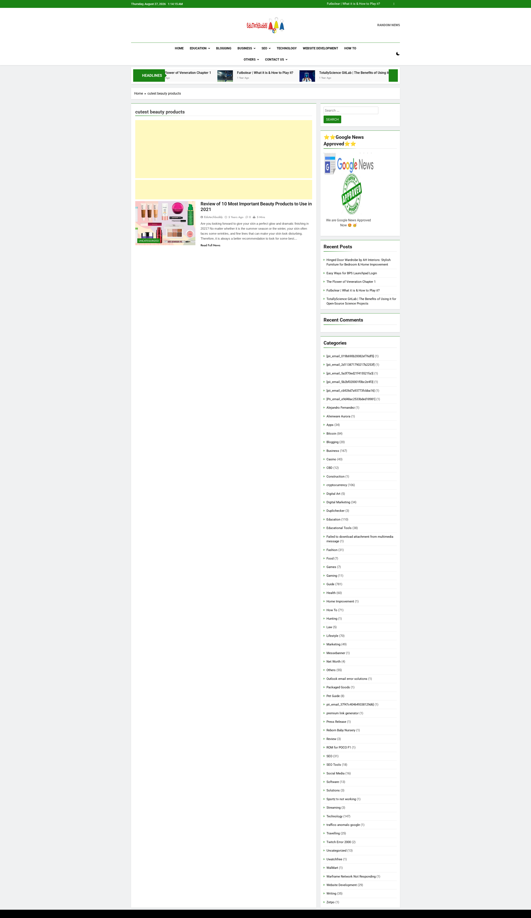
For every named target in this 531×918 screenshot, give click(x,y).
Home (179, 48)
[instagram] (138, 25)
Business (244, 48)
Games (331, 567)
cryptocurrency (336, 485)
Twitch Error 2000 (338, 842)
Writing (331, 893)
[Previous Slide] (391, 4)
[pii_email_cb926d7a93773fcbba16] (350, 391)
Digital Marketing (338, 502)
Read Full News (210, 245)
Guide (330, 584)
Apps (330, 425)
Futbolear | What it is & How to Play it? (353, 4)
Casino (331, 459)
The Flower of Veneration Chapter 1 (351, 282)
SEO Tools (333, 765)
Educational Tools (339, 528)
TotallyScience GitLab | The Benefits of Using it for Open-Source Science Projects (343, 73)
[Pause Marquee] (393, 75)
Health (331, 593)
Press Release (336, 722)
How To (350, 48)
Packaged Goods (338, 687)
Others (250, 59)
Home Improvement (340, 601)
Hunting (331, 619)
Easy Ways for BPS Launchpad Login (351, 273)
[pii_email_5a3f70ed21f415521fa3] (349, 373)
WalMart (332, 868)
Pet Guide (333, 696)
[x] (143, 25)
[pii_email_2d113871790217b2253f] (350, 365)
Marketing (333, 644)
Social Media (335, 773)
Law (329, 627)
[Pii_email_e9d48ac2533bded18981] (350, 399)
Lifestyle (332, 636)
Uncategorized (149, 241)
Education (198, 48)
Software (332, 782)
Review (331, 739)
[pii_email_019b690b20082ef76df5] (350, 356)
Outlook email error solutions (346, 679)
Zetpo (330, 902)
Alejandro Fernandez (340, 408)
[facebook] (133, 25)
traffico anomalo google (343, 825)
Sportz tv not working (341, 799)
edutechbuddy (213, 217)
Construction (335, 476)
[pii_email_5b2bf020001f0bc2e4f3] (349, 382)
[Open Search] (391, 54)
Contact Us (274, 59)
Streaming (333, 807)
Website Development (320, 48)
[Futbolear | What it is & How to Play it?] (189, 78)
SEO (264, 48)
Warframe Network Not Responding (351, 876)
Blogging (223, 48)
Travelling (333, 833)
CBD (329, 468)
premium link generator (342, 713)
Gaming (331, 576)
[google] (148, 25)
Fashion (331, 550)
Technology (287, 48)
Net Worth (333, 661)
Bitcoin (331, 433)
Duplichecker (335, 511)
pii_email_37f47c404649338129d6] (350, 704)
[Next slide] (397, 4)
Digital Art (333, 494)
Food (330, 558)
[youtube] (153, 25)
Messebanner (335, 653)
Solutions (333, 790)
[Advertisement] (223, 149)
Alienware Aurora (338, 416)
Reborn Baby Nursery (340, 730)
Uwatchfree (334, 859)
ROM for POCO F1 (338, 747)
